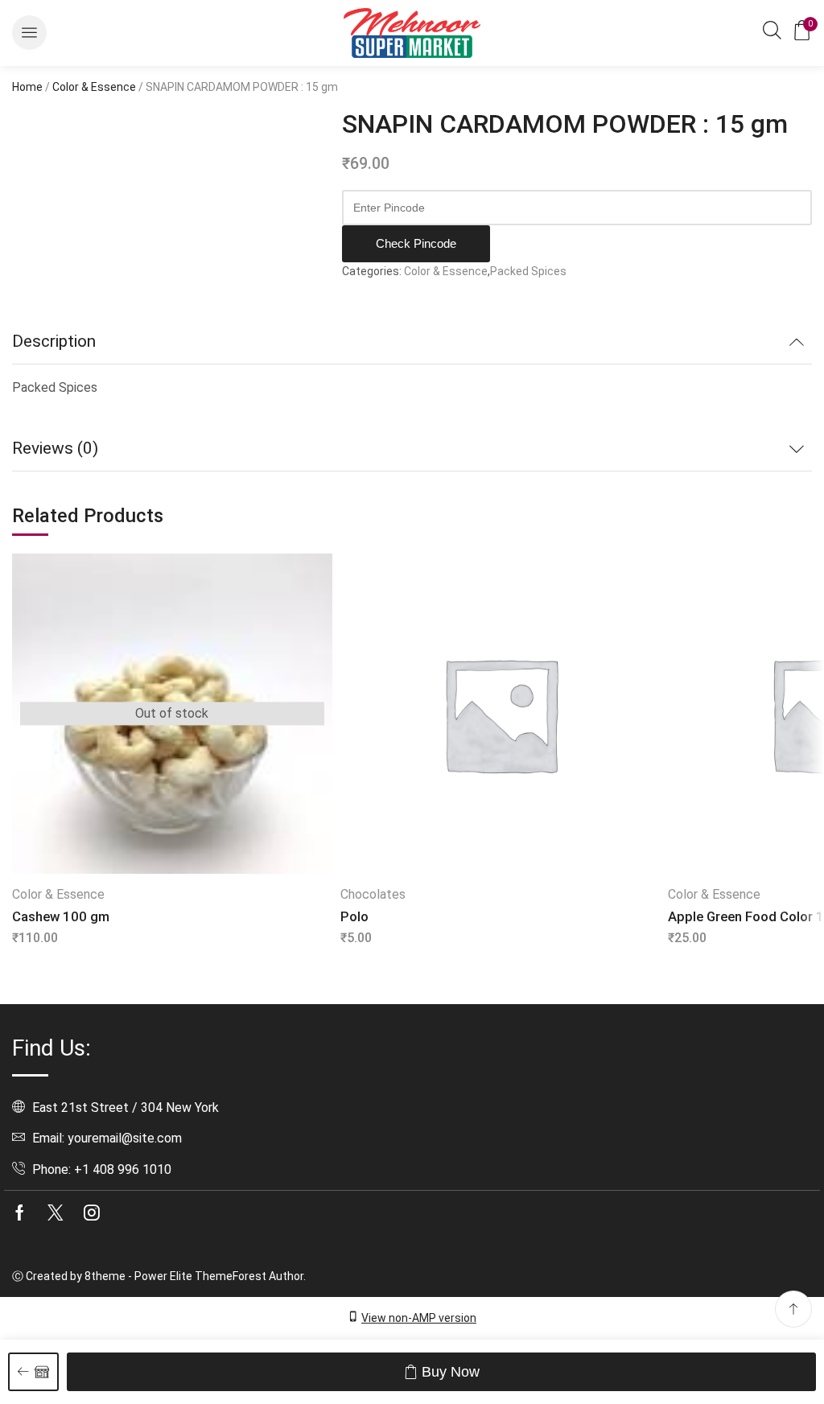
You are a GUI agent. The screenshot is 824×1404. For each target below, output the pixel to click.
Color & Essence (94, 86)
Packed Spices (528, 271)
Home (27, 86)
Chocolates (373, 894)
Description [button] (54, 341)
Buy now (451, 1372)
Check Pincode (416, 243)
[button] (29, 32)
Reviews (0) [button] (55, 448)
